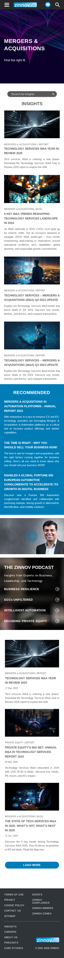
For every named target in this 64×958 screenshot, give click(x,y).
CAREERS (10, 931)
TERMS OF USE (14, 894)
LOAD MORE (32, 865)
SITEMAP (10, 916)
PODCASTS (11, 942)
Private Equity (14, 742)
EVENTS (37, 894)
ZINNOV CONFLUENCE (41, 901)
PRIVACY (9, 899)
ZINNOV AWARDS (42, 908)
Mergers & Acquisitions (20, 144)
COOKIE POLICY (14, 905)
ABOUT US (10, 937)
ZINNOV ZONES (42, 913)
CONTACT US (12, 910)
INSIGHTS (10, 926)
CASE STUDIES (13, 948)
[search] (57, 4)
